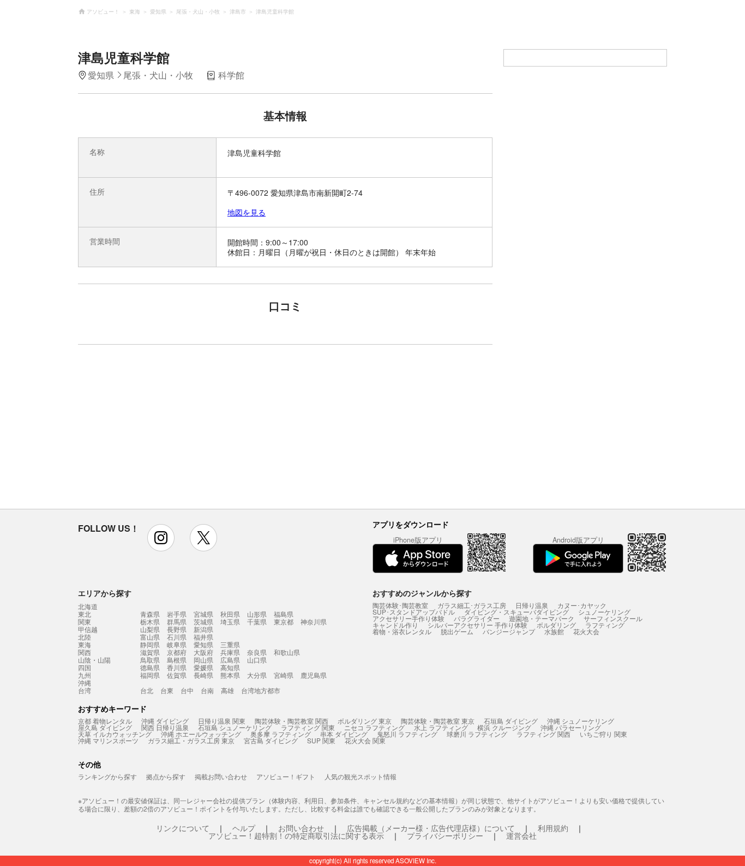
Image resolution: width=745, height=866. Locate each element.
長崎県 (203, 674)
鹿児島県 (314, 674)
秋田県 (230, 613)
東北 (84, 614)
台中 (187, 690)
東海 (84, 644)
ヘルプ (243, 827)
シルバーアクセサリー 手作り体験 (477, 624)
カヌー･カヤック (581, 605)
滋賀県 (150, 652)
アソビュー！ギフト (285, 776)
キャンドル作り (395, 624)
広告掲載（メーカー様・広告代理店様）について (431, 827)
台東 (166, 690)
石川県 (177, 636)
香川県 (177, 667)
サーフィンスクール (613, 618)
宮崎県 (283, 674)
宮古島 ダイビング (271, 740)
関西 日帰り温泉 (165, 727)
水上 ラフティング (441, 727)
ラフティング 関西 (543, 733)
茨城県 (203, 621)
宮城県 (203, 613)
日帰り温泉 (531, 605)
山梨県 (150, 629)
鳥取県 (150, 659)
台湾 (84, 690)
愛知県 (203, 644)
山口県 (257, 659)
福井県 (203, 636)
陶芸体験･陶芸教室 (400, 605)
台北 (146, 690)
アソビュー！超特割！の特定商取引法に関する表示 (296, 835)
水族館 (554, 631)
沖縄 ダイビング (165, 720)
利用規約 (553, 827)
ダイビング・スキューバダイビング (516, 611)
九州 (84, 675)
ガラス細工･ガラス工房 (471, 605)
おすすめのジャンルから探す (422, 592)
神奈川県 (314, 621)
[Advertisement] (191, 432)
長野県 (177, 629)
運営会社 (521, 835)
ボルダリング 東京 (365, 720)
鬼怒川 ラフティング (407, 733)
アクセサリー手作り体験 (408, 618)
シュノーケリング (604, 611)
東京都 (283, 621)
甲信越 (88, 629)
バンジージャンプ (509, 631)
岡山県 (203, 659)
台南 (207, 690)
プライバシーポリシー (445, 835)
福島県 (283, 613)
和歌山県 (287, 652)
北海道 (88, 606)
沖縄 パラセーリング (570, 727)
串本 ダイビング (344, 733)
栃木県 (150, 621)
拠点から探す (165, 776)
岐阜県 (177, 644)
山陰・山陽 (94, 660)
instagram (161, 537)
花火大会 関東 (365, 740)
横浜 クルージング (504, 727)
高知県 (230, 667)
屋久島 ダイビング (105, 727)
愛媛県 (203, 667)
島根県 (177, 659)
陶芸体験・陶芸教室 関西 (291, 720)
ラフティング (604, 624)
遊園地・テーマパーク (541, 618)
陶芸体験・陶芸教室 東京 (437, 720)
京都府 (177, 652)
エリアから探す (104, 592)
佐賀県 (177, 674)
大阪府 (203, 652)
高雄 (227, 690)
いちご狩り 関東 (603, 733)
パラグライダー (477, 618)
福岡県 (150, 674)
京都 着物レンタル (105, 720)
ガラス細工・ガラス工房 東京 (191, 740)
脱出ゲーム (457, 631)
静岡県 (150, 644)
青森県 (150, 613)
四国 (84, 667)
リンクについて (182, 827)
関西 (84, 652)
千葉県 (257, 621)
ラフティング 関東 (308, 727)
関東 (84, 621)
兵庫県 (230, 652)
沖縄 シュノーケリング (580, 720)
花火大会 (586, 631)
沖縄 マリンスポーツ (108, 740)
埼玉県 (230, 621)
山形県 (257, 613)
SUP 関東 (321, 740)
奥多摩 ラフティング (280, 733)
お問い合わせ (301, 827)
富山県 (150, 636)
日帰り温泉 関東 (221, 720)
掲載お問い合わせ (221, 776)
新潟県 (203, 629)
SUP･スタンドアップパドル (413, 611)
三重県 (230, 644)
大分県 (257, 674)
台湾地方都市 (260, 690)
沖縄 (84, 682)
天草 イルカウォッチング (115, 733)
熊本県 (230, 674)
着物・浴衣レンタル (401, 631)
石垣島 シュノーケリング (235, 727)
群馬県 (177, 621)
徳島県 (150, 667)
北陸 (84, 637)
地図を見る (246, 212)
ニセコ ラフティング (374, 727)
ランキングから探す (107, 776)
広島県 (230, 659)
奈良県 (257, 652)
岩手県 (177, 613)
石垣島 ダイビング (511, 720)
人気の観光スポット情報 (360, 776)
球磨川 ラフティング (477, 733)
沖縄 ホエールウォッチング (201, 733)
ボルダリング (556, 624)
